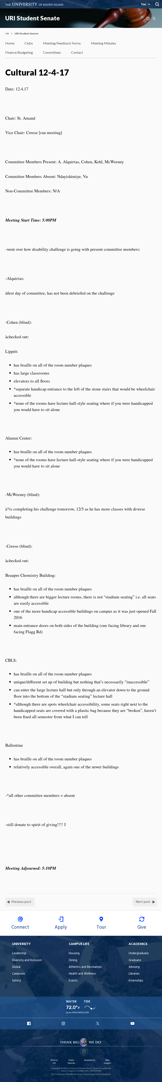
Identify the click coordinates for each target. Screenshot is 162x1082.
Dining (73, 960)
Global (16, 967)
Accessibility (89, 1060)
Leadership (19, 953)
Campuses (18, 973)
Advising (134, 967)
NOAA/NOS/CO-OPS (80, 1012)
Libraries (134, 973)
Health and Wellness (82, 973)
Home (9, 43)
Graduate (135, 960)
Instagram (148, 18)
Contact (77, 52)
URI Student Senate (32, 18)
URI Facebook (29, 1023)
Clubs (28, 43)
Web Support (107, 1062)
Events (73, 980)
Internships (136, 980)
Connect (20, 927)
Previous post (21, 902)
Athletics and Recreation (85, 967)
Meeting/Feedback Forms (62, 43)
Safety (16, 980)
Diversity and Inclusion (27, 960)
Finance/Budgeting (19, 52)
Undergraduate (139, 953)
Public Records (71, 1062)
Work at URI (54, 1062)
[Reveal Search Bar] (157, 4)
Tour (101, 927)
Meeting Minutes (103, 43)
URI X (98, 1023)
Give (141, 927)
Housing (74, 953)
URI (7, 33)
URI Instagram (64, 1023)
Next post (143, 902)
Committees (52, 52)
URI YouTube (133, 1023)
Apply (61, 927)
